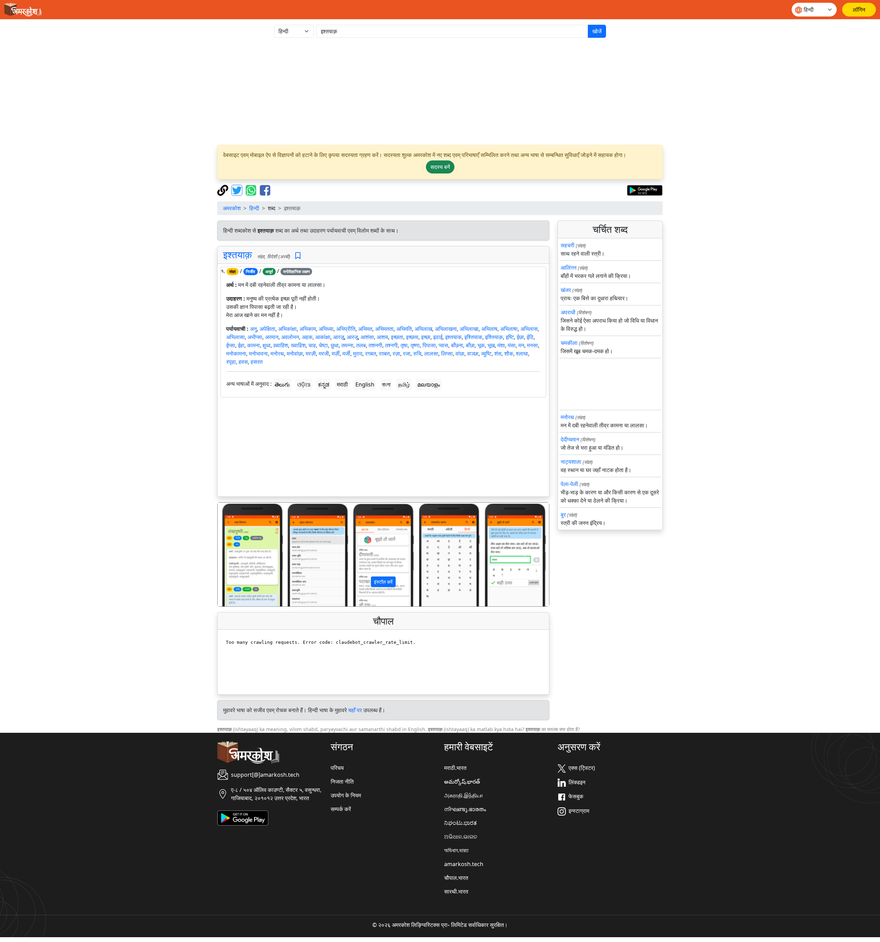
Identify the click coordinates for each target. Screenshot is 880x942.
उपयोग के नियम (346, 795)
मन (521, 345)
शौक (508, 353)
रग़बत (384, 353)
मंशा (501, 345)
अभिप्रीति (345, 329)
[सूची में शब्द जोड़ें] (297, 255)
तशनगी (375, 345)
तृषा (404, 345)
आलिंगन (568, 267)
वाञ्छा (472, 353)
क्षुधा (267, 345)
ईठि (530, 337)
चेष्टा (323, 345)
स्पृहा (231, 362)
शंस (498, 353)
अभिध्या (326, 329)
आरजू (352, 337)
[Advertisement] (440, 91)
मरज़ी (311, 353)
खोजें (597, 31)
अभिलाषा (509, 329)
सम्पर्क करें (341, 809)
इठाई (437, 337)
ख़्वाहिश (280, 345)
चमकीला (569, 343)
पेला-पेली (569, 484)
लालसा (431, 353)
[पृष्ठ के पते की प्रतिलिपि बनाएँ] (223, 189)
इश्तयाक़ (237, 254)
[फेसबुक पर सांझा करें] (265, 189)
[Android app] (242, 817)
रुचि (417, 353)
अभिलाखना (446, 329)
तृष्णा (415, 345)
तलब (361, 345)
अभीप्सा (255, 337)
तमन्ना (347, 345)
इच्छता (397, 337)
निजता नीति (342, 781)
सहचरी (567, 245)
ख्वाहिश (298, 345)
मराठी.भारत (455, 768)
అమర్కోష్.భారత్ (462, 781)
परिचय (337, 768)
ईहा (241, 345)
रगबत (370, 353)
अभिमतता (384, 329)
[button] (242, 554)
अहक (307, 337)
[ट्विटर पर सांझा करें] (237, 189)
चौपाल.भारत (456, 878)
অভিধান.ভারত (456, 850)
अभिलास (529, 329)
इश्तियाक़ (494, 337)
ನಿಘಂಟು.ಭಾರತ (460, 823)
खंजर (566, 290)
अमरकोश (232, 208)
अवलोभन (290, 337)
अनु (253, 329)
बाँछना (457, 345)
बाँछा (470, 345)
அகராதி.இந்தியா (463, 795)
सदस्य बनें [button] (440, 167)
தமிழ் (404, 384)
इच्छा (425, 337)
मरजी (324, 353)
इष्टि (510, 337)
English (364, 384)
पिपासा (429, 345)
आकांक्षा (322, 337)
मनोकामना (236, 353)
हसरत (257, 362)
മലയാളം (428, 384)
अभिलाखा (469, 329)
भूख (491, 345)
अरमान (271, 337)
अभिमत (365, 329)
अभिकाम (307, 329)
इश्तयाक (453, 337)
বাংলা (386, 384)
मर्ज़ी (336, 353)
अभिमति (404, 329)
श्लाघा (522, 353)
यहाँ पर (355, 710)
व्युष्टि (486, 353)
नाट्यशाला (571, 462)
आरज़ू (338, 337)
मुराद (357, 353)
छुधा (335, 345)
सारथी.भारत (456, 891)
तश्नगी (391, 345)
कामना (253, 345)
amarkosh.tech (463, 864)
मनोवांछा (295, 353)
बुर (563, 514)
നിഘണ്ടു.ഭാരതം (465, 809)
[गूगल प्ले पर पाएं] (645, 189)
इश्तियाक (473, 337)
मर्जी (346, 353)
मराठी (342, 384)
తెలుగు (282, 384)
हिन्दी (254, 208)
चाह (312, 345)
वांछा (459, 353)
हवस (243, 362)
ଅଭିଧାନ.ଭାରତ (460, 836)
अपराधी (568, 312)
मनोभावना (258, 353)
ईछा (520, 337)
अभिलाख (423, 329)
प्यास (443, 345)
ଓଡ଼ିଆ (303, 384)
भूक (481, 345)
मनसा (532, 345)
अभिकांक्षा (287, 329)
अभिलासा (235, 337)
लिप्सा (447, 353)
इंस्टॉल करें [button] (383, 582)
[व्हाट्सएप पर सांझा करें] (251, 189)
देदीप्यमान (570, 439)
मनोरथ (277, 353)
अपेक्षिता (267, 329)
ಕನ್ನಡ (323, 384)
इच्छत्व (412, 337)
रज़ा (396, 353)
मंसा (512, 345)
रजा (406, 353)
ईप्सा (230, 345)
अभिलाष (489, 329)
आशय (382, 337)
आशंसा (367, 337)
